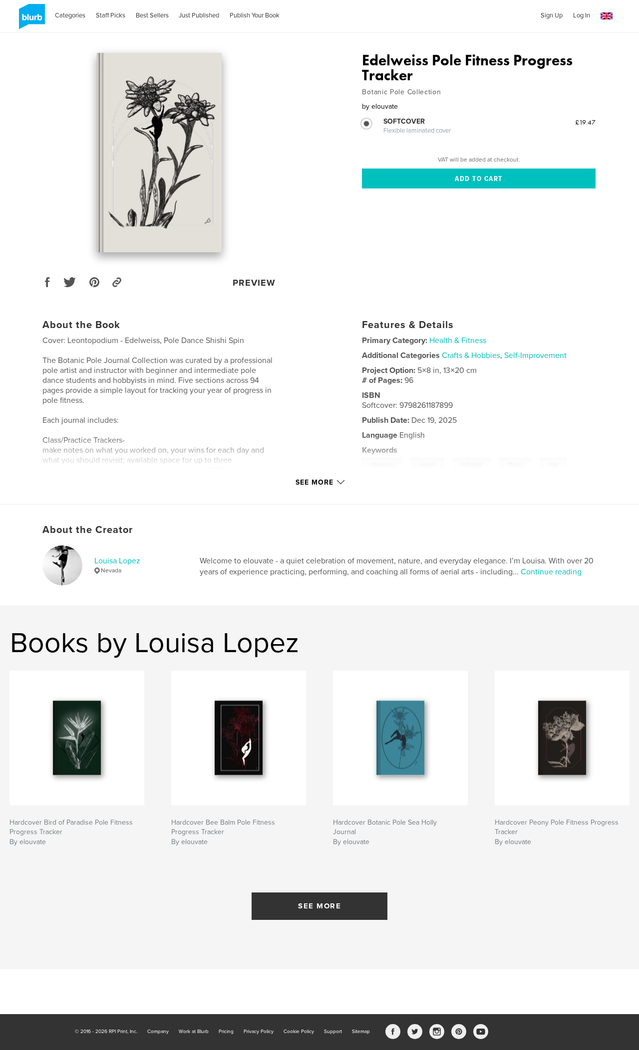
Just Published (199, 15)
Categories (70, 15)
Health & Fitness (457, 341)
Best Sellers (152, 15)
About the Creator (87, 530)
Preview (254, 282)
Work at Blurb (194, 1032)
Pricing (226, 1032)
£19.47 (585, 122)
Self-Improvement (535, 355)
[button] (607, 16)
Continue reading (551, 572)
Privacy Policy (259, 1032)
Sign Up (552, 15)
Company (158, 1032)
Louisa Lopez (117, 561)
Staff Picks (110, 15)
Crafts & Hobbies (471, 355)
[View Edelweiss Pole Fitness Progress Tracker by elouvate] (159, 152)
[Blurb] (30, 20)
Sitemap (361, 1032)
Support (333, 1032)
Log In (581, 15)
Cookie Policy (299, 1032)
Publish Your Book (255, 15)
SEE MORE (319, 905)
